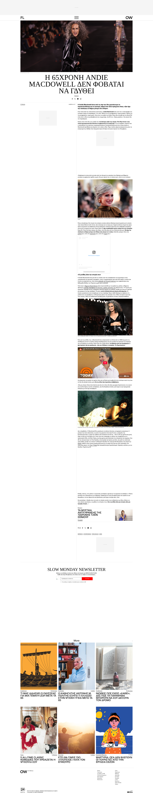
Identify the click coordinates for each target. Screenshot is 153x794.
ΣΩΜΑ (100, 534)
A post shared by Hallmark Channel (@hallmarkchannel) (94, 271)
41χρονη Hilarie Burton (91, 286)
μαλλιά (80, 233)
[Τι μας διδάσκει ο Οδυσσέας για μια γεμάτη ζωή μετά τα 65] (38, 666)
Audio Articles (118, 782)
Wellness (117, 773)
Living (116, 779)
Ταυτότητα (99, 772)
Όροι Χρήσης (100, 776)
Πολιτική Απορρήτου (101, 775)
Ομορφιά (80, 520)
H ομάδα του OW (101, 773)
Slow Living (60, 754)
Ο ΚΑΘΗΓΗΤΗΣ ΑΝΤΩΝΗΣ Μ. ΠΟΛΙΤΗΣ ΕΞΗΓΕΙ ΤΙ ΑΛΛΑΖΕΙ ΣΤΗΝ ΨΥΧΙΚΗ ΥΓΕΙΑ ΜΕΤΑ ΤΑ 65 (75, 697)
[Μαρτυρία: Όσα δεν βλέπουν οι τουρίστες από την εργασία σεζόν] (114, 730)
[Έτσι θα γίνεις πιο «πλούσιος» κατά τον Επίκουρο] (76, 730)
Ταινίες (22, 754)
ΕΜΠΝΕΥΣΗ (80, 534)
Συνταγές (117, 776)
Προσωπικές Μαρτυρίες (101, 754)
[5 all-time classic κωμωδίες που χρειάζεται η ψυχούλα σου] (38, 730)
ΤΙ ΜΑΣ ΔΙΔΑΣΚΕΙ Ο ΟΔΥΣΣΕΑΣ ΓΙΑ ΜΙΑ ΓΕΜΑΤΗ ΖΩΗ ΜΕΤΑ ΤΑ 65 (38, 695)
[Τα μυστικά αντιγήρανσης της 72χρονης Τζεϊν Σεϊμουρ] (124, 515)
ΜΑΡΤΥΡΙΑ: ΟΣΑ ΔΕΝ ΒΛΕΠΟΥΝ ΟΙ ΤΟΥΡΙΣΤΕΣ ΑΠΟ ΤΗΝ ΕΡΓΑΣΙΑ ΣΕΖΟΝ (114, 759)
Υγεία (116, 770)
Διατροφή (117, 775)
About (98, 770)
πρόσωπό (92, 233)
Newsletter (99, 778)
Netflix (80, 443)
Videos (116, 784)
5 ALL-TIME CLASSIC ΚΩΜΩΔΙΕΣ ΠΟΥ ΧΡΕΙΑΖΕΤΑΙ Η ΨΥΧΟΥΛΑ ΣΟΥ (37, 759)
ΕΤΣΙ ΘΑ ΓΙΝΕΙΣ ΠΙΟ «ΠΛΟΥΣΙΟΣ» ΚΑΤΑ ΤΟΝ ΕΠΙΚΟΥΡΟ (71, 759)
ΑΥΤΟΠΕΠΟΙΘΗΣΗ (87, 534)
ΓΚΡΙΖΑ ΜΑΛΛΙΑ (95, 534)
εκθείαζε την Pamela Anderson (107, 281)
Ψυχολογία (117, 772)
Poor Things (93, 445)
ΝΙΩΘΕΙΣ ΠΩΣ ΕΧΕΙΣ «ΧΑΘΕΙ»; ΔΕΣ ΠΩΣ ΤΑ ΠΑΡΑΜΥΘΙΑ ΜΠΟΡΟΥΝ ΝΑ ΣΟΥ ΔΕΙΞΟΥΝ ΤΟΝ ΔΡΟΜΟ (113, 697)
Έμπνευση (76, 95)
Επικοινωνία (99, 779)
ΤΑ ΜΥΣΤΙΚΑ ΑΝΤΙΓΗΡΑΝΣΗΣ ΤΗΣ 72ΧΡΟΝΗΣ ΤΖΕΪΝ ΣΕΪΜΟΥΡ (89, 514)
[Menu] (76, 17)
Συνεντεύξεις (61, 690)
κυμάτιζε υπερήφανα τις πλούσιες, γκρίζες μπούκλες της (100, 287)
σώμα (105, 233)
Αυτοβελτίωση (23, 690)
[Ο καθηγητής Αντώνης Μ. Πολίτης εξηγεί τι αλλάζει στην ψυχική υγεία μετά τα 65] (76, 666)
